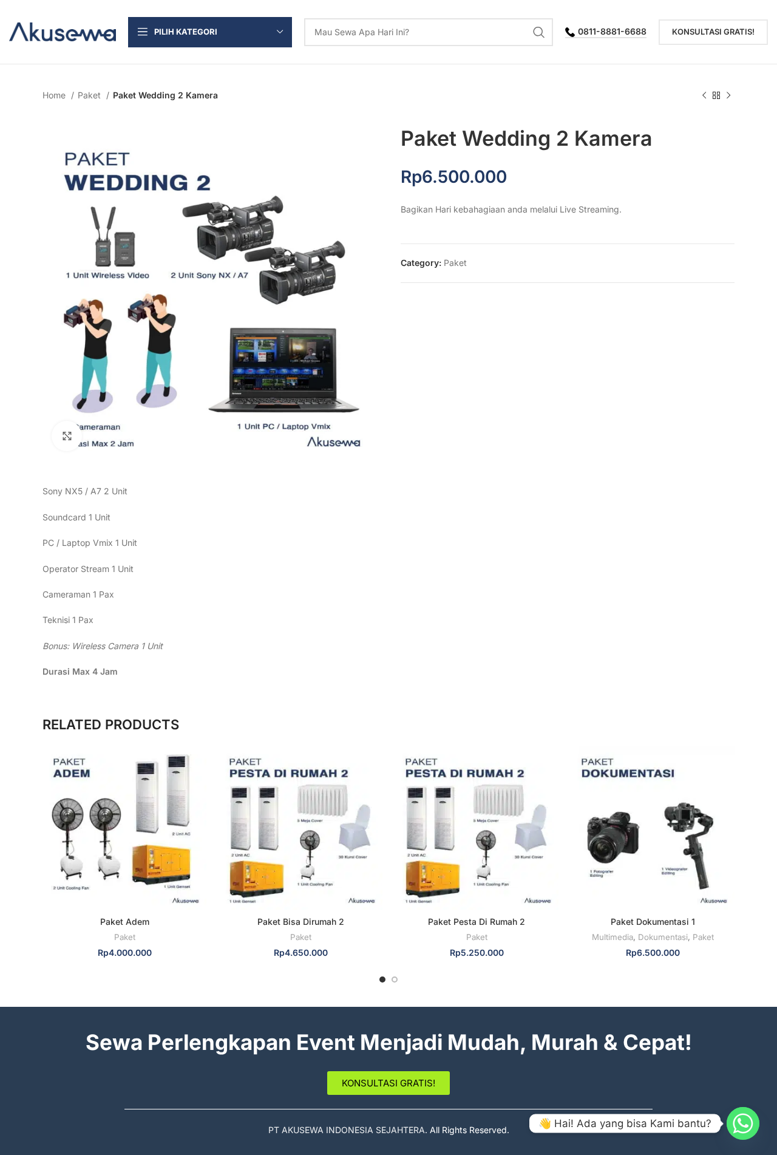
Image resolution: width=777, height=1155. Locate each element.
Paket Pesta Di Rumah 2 (476, 921)
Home (55, 95)
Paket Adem (124, 921)
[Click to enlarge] (67, 436)
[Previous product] (704, 96)
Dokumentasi (663, 937)
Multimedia (612, 937)
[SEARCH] (539, 32)
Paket (90, 95)
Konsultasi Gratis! (713, 31)
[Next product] (728, 96)
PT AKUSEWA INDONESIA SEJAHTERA (346, 1130)
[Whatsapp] (743, 1123)
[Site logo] (62, 31)
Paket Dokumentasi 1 (653, 921)
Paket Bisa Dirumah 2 (300, 921)
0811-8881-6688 (612, 31)
